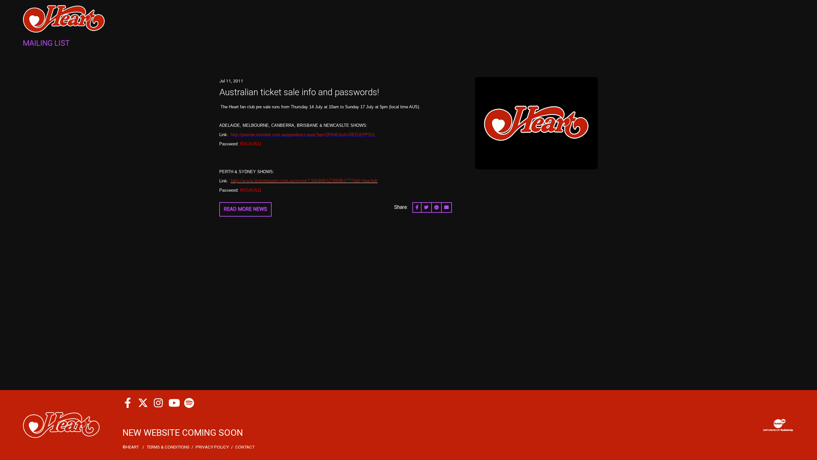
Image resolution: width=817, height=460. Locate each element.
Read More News (245, 209)
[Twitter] (143, 403)
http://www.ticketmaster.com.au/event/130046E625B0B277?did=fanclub (304, 180)
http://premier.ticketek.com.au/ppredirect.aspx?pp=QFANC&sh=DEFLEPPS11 (303, 134)
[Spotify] (189, 403)
